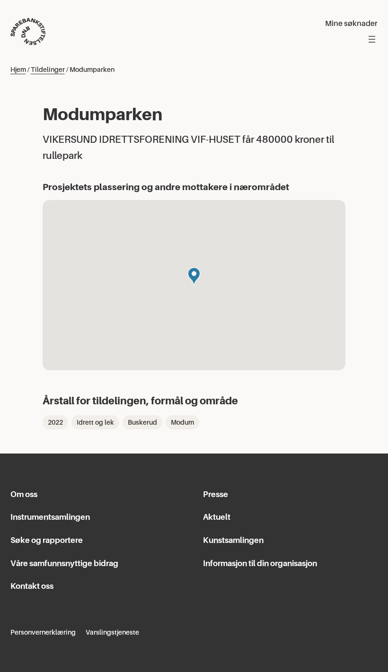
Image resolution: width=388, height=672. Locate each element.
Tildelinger (48, 69)
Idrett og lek (95, 422)
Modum (182, 422)
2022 (55, 422)
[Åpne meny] (372, 39)
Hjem (18, 69)
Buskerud (142, 422)
